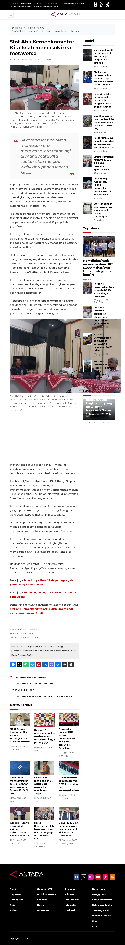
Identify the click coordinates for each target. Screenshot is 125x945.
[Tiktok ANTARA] (101, 5)
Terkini (14, 3)
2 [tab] (94, 422)
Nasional (70, 910)
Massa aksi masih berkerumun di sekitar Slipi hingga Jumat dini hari (103, 56)
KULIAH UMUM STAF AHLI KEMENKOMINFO (34, 684)
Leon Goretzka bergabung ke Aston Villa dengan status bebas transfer (102, 100)
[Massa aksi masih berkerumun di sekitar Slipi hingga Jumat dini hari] (87, 54)
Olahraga (70, 889)
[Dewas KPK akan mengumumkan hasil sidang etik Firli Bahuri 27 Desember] (69, 813)
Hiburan (69, 894)
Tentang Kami (53, 3)
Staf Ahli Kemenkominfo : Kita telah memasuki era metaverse (46, 31)
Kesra (40, 905)
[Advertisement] (44, 438)
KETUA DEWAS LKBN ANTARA (31, 677)
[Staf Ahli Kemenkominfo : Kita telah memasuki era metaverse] (99, 246)
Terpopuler (26, 3)
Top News (38, 3)
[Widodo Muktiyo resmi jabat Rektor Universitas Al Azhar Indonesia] (20, 813)
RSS (94, 926)
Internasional (72, 899)
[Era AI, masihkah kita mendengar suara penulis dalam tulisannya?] (87, 208)
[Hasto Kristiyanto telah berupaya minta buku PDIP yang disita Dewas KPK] (44, 813)
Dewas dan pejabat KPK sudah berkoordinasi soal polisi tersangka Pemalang (67, 738)
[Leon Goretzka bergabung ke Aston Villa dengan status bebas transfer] (87, 98)
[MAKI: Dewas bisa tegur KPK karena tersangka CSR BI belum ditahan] (20, 719)
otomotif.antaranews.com (46, 6)
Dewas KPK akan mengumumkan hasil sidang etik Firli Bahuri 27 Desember (68, 829)
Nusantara (43, 910)
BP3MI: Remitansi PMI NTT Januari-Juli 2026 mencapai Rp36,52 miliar (104, 163)
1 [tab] (89, 422)
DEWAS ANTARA (64, 696)
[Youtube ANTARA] (95, 5)
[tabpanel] (99, 409)
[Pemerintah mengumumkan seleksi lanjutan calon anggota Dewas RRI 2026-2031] (20, 767)
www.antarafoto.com (21, 6)
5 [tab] (108, 422)
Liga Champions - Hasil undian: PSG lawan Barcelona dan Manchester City (104, 122)
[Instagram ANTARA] (107, 3)
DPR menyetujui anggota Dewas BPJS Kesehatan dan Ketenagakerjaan (69, 784)
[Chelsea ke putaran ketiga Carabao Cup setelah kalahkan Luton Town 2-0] (87, 76)
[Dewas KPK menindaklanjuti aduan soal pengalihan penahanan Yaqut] (44, 767)
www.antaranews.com (73, 3)
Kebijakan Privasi (102, 899)
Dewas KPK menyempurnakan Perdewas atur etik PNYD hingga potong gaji (44, 736)
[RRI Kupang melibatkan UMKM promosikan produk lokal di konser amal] (87, 183)
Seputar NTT (44, 889)
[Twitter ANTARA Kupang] (101, 3)
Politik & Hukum (35, 27)
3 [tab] (99, 422)
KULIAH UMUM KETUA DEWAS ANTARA (32, 696)
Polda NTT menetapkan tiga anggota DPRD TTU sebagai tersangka (104, 290)
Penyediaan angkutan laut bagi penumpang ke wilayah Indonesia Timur (99, 403)
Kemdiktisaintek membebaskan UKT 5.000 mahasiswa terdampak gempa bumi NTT (98, 267)
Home (19, 27)
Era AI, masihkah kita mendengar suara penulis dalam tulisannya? (103, 210)
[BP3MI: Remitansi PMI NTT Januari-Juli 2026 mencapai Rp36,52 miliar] (87, 161)
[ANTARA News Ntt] (65, 14)
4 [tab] (103, 422)
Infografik (70, 905)
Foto (87, 391)
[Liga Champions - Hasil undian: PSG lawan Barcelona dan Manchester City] (87, 120)
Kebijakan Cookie (102, 905)
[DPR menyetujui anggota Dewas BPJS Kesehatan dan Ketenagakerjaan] (69, 767)
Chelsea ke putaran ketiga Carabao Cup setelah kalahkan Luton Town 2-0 (104, 78)
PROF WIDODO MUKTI (23, 690)
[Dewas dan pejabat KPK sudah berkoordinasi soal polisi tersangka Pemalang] (69, 719)
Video (13, 910)
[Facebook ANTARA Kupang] (95, 3)
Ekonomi (42, 899)
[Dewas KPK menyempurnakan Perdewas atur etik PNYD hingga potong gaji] (44, 719)
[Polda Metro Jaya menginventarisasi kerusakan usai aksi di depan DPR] (87, 142)
